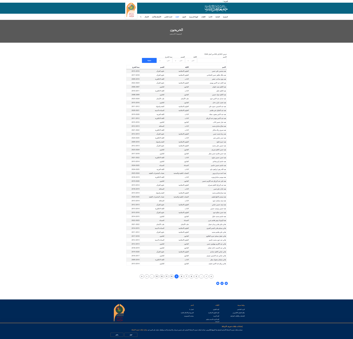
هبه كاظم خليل (221, 91)
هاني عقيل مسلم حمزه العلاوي (216, 236)
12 (161, 276)
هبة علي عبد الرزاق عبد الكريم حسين (214, 181)
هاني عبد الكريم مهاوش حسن (216, 244)
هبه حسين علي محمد (219, 146)
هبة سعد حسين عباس (219, 205)
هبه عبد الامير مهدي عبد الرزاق (216, 118)
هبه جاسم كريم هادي (219, 161)
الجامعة (217, 17)
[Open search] (140, 16)
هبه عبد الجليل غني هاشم (218, 110)
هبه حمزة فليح (221, 142)
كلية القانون (216, 309)
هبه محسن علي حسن (219, 71)
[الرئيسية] (119, 312)
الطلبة (177, 17)
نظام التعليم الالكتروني (239, 312)
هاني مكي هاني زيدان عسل (217, 224)
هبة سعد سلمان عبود (219, 201)
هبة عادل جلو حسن (219, 189)
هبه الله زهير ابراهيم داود (218, 169)
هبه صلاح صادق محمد (219, 126)
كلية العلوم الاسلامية (213, 312)
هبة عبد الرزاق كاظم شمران (217, 185)
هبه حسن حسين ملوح (219, 157)
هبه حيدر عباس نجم (219, 138)
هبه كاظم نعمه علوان (219, 87)
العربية (226, 1)
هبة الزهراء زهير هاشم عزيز (217, 220)
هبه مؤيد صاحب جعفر (219, 79)
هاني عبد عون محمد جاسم (217, 240)
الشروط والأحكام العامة (187, 312)
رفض (117, 335)
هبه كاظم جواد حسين (219, 95)
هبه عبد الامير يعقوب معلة (217, 114)
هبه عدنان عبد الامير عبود (218, 98)
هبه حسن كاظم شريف (218, 150)
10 (171, 276)
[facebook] (226, 283)
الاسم (225, 57)
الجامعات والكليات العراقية (237, 316)
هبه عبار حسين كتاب (219, 122)
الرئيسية (225, 17)
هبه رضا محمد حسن (219, 134)
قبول (131, 335)
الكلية (195, 57)
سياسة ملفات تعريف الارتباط (139, 330)
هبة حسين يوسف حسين (218, 208)
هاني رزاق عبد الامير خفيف (217, 263)
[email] (217, 283)
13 (156, 276)
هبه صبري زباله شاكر (219, 130)
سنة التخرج (168, 57)
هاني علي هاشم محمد (219, 232)
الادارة (210, 17)
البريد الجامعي (241, 309)
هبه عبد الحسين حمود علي (217, 106)
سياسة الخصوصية (189, 316)
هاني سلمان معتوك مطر (218, 260)
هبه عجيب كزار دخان (219, 102)
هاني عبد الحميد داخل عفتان (217, 248)
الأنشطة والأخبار (156, 17)
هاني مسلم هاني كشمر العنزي (216, 228)
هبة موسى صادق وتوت (218, 177)
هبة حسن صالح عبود (219, 212)
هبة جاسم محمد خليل (219, 216)
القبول (184, 17)
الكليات (203, 17)
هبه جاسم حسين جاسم (218, 165)
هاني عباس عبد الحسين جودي (216, 256)
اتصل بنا (191, 309)
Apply (149, 60)
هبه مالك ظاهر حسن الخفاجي (216, 75)
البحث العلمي (168, 17)
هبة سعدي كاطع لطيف (218, 197)
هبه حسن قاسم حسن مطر (217, 153)
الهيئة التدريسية (193, 17)
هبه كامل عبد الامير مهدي (218, 83)
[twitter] (222, 283)
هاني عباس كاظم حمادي (218, 252)
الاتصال (147, 17)
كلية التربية (216, 316)
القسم (183, 57)
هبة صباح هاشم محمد (219, 193)
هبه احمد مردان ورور (219, 173)
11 (166, 276)
